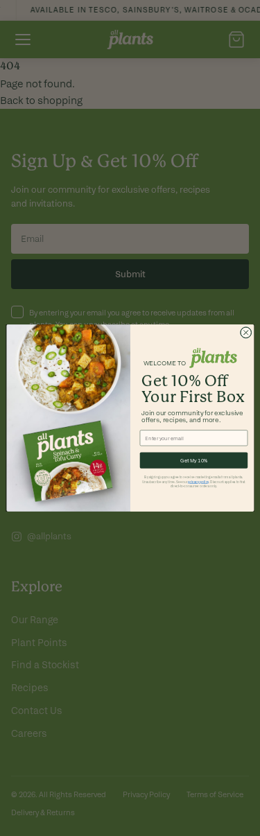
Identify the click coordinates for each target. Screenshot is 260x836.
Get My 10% (193, 460)
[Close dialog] (245, 332)
